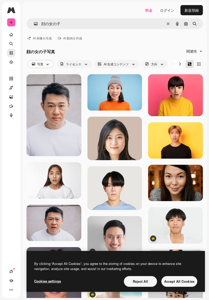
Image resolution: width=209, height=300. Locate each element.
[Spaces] (11, 88)
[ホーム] (11, 35)
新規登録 (192, 10)
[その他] (11, 290)
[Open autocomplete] (34, 24)
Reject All (140, 281)
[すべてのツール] (11, 78)
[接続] (11, 271)
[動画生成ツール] (11, 106)
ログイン (167, 10)
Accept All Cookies (179, 281)
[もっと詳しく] (11, 62)
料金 (148, 10)
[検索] (11, 44)
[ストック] (11, 53)
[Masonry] (190, 64)
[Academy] (11, 281)
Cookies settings (47, 281)
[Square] (199, 64)
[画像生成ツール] (11, 97)
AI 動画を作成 (72, 38)
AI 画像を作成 (42, 38)
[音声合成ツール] (11, 115)
